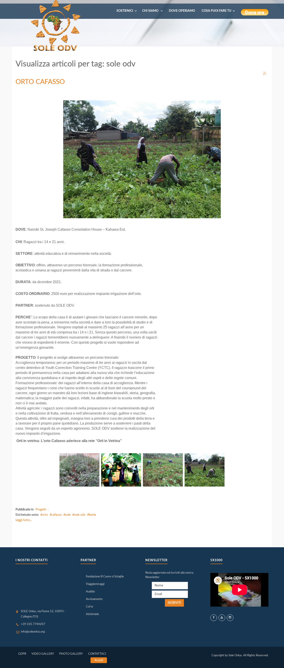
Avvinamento (94, 599)
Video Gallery (43, 653)
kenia (92, 514)
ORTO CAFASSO (40, 82)
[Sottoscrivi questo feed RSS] (265, 73)
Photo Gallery (71, 653)
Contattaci (97, 653)
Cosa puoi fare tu (216, 10)
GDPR (22, 653)
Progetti (41, 509)
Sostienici (124, 10)
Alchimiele (92, 614)
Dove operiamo (182, 10)
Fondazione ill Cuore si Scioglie (105, 576)
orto (45, 514)
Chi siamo (150, 10)
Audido (90, 591)
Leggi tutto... (24, 520)
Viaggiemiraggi (95, 584)
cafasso (56, 514)
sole (68, 514)
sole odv (79, 514)
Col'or (89, 606)
